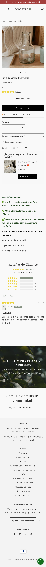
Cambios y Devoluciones (23, 470)
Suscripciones (23, 491)
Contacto (23, 453)
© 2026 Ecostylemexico (15, 559)
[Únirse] (36, 407)
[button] (23, 47)
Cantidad (5, 122)
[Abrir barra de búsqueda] (8, 9)
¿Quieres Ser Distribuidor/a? (23, 465)
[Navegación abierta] (3, 9)
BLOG (23, 461)
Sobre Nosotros (23, 457)
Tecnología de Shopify (31, 559)
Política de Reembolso (23, 482)
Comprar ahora (23, 108)
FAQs (23, 474)
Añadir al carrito (23, 98)
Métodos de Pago (23, 487)
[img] (8, 303)
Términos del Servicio (23, 478)
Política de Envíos (23, 495)
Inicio (3, 21)
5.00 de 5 (29, 269)
